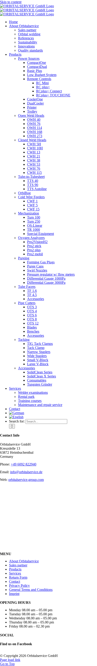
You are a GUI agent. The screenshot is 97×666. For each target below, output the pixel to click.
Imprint (14, 594)
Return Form (18, 577)
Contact (14, 581)
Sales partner (18, 565)
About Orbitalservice (24, 561)
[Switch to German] (16, 413)
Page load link (10, 660)
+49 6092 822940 (23, 464)
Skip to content (10, 2)
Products (15, 569)
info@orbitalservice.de (26, 472)
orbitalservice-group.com (26, 480)
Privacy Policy (19, 585)
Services (15, 573)
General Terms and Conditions (31, 590)
